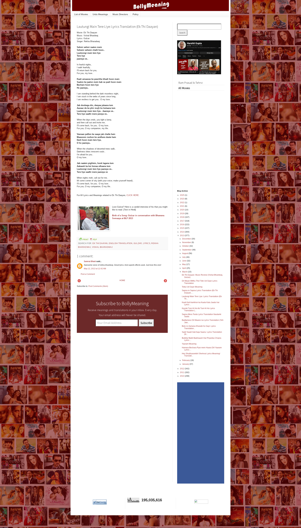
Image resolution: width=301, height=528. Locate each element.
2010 (182, 376)
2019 (182, 213)
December (187, 239)
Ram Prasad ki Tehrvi (190, 82)
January (186, 364)
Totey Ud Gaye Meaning (192, 287)
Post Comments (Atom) (98, 286)
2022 (182, 202)
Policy (135, 14)
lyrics (146, 243)
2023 (182, 199)
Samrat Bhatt (90, 261)
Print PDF (89, 239)
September (187, 250)
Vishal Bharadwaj (102, 247)
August (185, 253)
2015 (182, 228)
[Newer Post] (79, 282)
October (185, 246)
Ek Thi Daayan (100, 243)
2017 (182, 221)
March (185, 272)
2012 (182, 369)
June (184, 261)
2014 (182, 232)
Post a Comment (88, 274)
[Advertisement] (144, 52)
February (186, 360)
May (184, 264)
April (184, 268)
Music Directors (120, 14)
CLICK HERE (133, 195)
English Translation (120, 243)
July (184, 257)
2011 (182, 372)
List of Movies (81, 14)
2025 (182, 195)
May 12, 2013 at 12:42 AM (95, 269)
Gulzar (138, 243)
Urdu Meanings (100, 14)
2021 (182, 206)
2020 (182, 210)
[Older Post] (165, 282)
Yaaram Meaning (189, 344)
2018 (182, 217)
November (187, 242)
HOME (122, 280)
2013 (182, 235)
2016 (182, 224)
